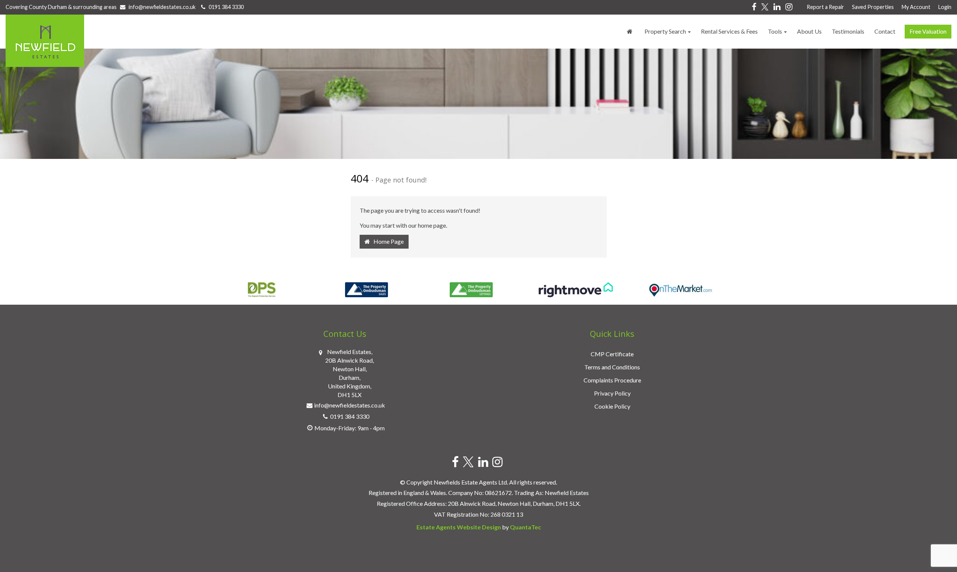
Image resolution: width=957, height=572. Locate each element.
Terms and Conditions (612, 366)
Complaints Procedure (612, 380)
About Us (809, 31)
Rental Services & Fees (729, 31)
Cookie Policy (612, 406)
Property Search (665, 31)
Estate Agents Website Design (458, 527)
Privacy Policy (612, 393)
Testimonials (848, 31)
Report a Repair (825, 7)
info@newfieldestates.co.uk (162, 7)
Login (944, 7)
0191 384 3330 (224, 7)
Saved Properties (873, 7)
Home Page (387, 241)
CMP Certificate (612, 353)
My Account (916, 7)
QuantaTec (525, 527)
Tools (775, 31)
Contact (884, 31)
